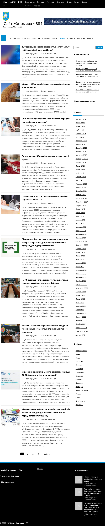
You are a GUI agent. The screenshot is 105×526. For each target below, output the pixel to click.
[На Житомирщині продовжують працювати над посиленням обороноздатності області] (10, 297)
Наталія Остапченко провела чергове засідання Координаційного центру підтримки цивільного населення (45, 328)
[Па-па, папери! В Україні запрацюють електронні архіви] (10, 173)
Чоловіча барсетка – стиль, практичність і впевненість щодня (87, 76)
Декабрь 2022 (81, 277)
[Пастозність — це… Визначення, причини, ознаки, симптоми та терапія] (78, 492)
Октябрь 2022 (81, 285)
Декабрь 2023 (81, 234)
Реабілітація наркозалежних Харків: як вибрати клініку (87, 91)
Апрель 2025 (81, 177)
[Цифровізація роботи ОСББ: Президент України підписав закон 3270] (10, 213)
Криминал (80, 372)
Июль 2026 (80, 123)
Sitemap (40, 469)
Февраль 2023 (81, 270)
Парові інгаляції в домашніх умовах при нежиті (93, 479)
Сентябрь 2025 (82, 159)
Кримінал (60, 2)
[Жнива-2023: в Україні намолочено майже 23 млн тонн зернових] (10, 101)
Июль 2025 (80, 166)
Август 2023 (81, 249)
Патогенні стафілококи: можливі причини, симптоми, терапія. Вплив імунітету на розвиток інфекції (93, 507)
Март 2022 (80, 310)
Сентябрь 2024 (82, 202)
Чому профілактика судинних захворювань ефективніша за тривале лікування (88, 84)
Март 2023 (80, 267)
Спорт (69, 2)
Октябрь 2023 (81, 241)
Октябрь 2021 (81, 328)
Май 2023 (80, 259)
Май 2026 (80, 130)
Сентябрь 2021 (82, 331)
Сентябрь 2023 (82, 245)
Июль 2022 (80, 295)
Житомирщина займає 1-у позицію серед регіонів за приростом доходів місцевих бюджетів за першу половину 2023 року (46, 412)
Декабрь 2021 (81, 321)
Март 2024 (80, 223)
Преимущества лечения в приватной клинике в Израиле (88, 70)
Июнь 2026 (80, 126)
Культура (50, 2)
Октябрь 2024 (81, 198)
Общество (80, 379)
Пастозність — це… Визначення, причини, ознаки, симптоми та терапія (93, 492)
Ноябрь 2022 (81, 281)
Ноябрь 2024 (81, 195)
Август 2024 (81, 205)
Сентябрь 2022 (82, 288)
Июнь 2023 (80, 256)
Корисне (28, 6)
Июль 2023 (80, 252)
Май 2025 (80, 173)
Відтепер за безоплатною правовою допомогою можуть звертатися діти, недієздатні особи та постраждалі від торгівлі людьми (45, 242)
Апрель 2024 (81, 220)
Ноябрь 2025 (81, 152)
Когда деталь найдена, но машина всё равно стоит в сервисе (86, 63)
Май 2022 (80, 303)
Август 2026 (81, 119)
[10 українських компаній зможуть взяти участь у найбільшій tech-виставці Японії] (10, 64)
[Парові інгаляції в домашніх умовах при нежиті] (78, 479)
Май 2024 (80, 216)
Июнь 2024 (80, 213)
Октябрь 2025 (81, 155)
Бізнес (78, 354)
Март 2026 (80, 137)
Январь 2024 (81, 231)
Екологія (85, 2)
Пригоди (40, 2)
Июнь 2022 (80, 299)
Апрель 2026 (81, 134)
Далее (47, 454)
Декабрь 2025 (81, 148)
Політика (79, 383)
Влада (76, 2)
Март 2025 (80, 180)
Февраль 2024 (81, 227)
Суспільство (30, 2)
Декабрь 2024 (81, 191)
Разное (37, 6)
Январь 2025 (81, 187)
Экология (79, 405)
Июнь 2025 (80, 169)
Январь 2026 (81, 144)
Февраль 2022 (81, 313)
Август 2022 (81, 292)
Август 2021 (80, 335)
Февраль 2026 (81, 141)
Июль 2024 (80, 209)
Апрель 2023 (81, 263)
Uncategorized (81, 351)
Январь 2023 (81, 274)
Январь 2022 (81, 317)
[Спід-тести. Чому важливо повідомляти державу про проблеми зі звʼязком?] (10, 135)
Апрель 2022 (81, 306)
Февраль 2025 (81, 184)
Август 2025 (81, 162)
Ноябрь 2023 (81, 238)
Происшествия (82, 390)
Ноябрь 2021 (81, 324)
